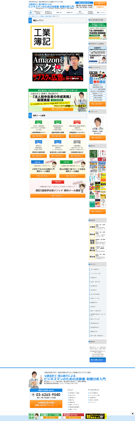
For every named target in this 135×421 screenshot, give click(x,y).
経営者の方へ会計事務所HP (48, 12)
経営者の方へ (72, 397)
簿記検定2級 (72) (95, 323)
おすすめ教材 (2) (95, 269)
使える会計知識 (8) (95, 294)
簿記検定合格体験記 (90, 12)
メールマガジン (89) (95, 273)
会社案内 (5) (93, 277)
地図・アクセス (101, 12)
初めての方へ (72, 395)
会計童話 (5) (93, 290)
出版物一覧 (69, 12)
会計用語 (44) (94, 286)
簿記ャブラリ (35, 16)
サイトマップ (93, 402)
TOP (29, 16)
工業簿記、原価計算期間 (46, 16)
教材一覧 (59, 12)
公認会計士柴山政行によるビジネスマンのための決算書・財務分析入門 (51, 4)
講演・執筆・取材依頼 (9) (97, 335)
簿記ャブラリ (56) (95, 319)
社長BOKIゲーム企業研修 (38, 12)
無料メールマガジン (80, 12)
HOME (30, 12)
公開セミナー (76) (95, 298)
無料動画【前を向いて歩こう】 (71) (98, 315)
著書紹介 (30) (94, 331)
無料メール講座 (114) (96, 310)
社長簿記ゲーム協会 (74, 393)
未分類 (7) (93, 306)
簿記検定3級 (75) (95, 327)
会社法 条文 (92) (94, 400)
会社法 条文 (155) (95, 281)
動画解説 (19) (94, 302)
